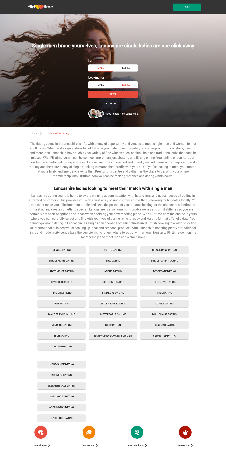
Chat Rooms (87, 445)
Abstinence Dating (62, 271)
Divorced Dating (61, 282)
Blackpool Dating (61, 418)
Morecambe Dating (61, 364)
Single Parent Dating (164, 260)
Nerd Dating (113, 325)
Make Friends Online (61, 314)
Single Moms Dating (62, 260)
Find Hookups (136, 445)
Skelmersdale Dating (62, 385)
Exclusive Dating (113, 282)
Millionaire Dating (164, 314)
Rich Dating (61, 335)
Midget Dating (62, 249)
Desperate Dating (164, 271)
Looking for (96, 77)
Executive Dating (164, 282)
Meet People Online (113, 314)
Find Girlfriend (62, 292)
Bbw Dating (113, 260)
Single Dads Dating (164, 249)
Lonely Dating (164, 303)
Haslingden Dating (61, 396)
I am (91, 60)
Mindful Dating (62, 325)
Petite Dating (112, 249)
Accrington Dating (61, 407)
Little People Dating (113, 303)
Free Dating (164, 292)
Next (113, 94)
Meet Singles (39, 445)
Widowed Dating (61, 346)
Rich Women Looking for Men (113, 335)
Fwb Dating (61, 303)
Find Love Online (113, 292)
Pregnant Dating (164, 325)
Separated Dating (164, 335)
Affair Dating (113, 271)
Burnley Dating (61, 375)
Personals (183, 445)
